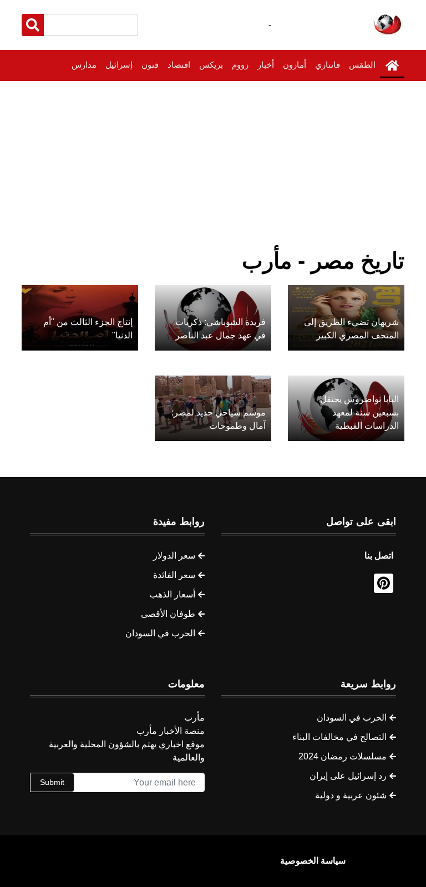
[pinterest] (383, 583)
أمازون (294, 64)
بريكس (211, 64)
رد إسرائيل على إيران (348, 775)
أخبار (265, 64)
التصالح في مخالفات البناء (339, 737)
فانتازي (327, 64)
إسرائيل (119, 64)
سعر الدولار (174, 555)
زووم (240, 64)
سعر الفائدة (174, 575)
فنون (150, 64)
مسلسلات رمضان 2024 (342, 756)
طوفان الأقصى (168, 614)
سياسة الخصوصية (313, 860)
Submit (52, 782)
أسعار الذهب (172, 594)
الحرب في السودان (160, 633)
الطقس (362, 64)
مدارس (84, 64)
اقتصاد (179, 64)
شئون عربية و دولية (351, 795)
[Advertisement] (213, 164)
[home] (392, 65)
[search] (33, 25)
